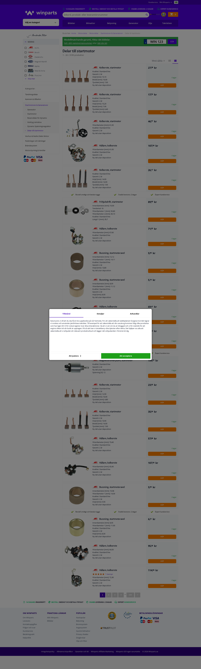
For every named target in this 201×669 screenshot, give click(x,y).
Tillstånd (66, 313)
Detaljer (100, 313)
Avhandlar (134, 313)
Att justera (74, 356)
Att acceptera (126, 356)
